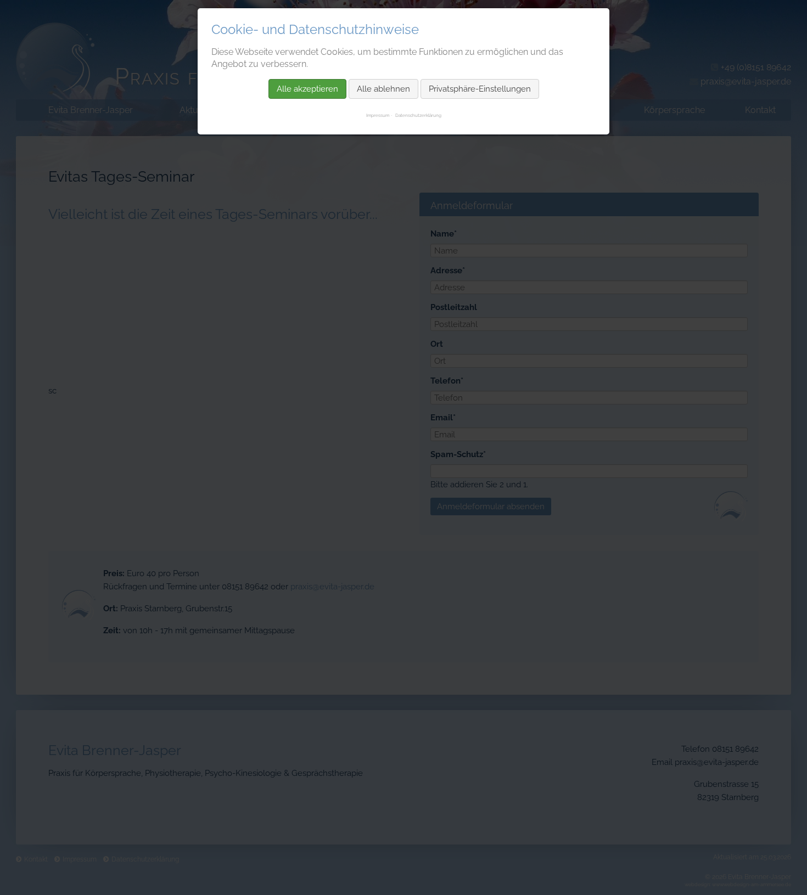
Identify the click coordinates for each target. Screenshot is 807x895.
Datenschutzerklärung (418, 115)
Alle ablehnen (383, 89)
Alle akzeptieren (307, 89)
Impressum (377, 115)
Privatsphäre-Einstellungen (480, 89)
